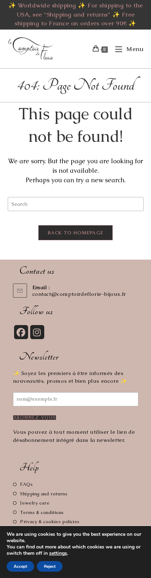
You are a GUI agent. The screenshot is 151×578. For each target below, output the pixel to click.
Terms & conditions (42, 512)
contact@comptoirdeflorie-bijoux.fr (79, 294)
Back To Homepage (76, 233)
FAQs (26, 484)
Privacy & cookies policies (50, 522)
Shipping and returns (43, 494)
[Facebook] (21, 332)
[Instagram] (37, 332)
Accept (20, 566)
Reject (49, 566)
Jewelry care (35, 503)
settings (58, 553)
